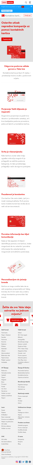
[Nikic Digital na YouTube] (30, 462)
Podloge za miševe (23, 412)
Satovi (19, 403)
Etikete (3, 346)
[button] (6, 450)
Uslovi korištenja (6, 454)
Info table (4, 423)
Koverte (3, 341)
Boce (2, 382)
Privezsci (3, 384)
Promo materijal (22, 427)
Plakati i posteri (5, 360)
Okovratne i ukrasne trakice (23, 417)
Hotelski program (23, 425)
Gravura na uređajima (7, 419)
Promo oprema (22, 355)
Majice (20, 414)
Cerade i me (22, 353)
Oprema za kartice (23, 377)
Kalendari (4, 348)
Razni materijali (5, 417)
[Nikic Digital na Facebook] (20, 462)
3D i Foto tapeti (22, 335)
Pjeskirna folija (22, 346)
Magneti (3, 379)
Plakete (3, 412)
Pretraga (26, 2)
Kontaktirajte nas (16, 320)
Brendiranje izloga (23, 341)
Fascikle (3, 337)
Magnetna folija (22, 351)
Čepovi (3, 377)
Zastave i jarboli (22, 344)
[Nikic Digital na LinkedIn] (27, 462)
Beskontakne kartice (23, 372)
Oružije (20, 400)
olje (19, 410)
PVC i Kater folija (23, 348)
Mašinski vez (21, 389)
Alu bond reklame (6, 441)
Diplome (3, 344)
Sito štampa (21, 386)
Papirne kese (5, 357)
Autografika (21, 339)
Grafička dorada (22, 430)
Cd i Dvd (3, 388)
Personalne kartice (23, 370)
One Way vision (22, 360)
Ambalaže (4, 362)
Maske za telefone (6, 395)
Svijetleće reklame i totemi (23, 363)
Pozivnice (4, 339)
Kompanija (21, 439)
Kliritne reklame (6, 426)
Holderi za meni (5, 393)
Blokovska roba (5, 355)
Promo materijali (23, 396)
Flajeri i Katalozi (6, 335)
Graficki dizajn (22, 432)
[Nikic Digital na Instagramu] (17, 462)
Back (3, 2)
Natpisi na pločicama (7, 421)
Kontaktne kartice (13, 15)
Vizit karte (4, 332)
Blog (19, 444)
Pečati (3, 410)
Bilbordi (20, 337)
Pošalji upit (28, 15)
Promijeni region (6, 11)
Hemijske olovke (6, 372)
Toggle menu (30, 2)
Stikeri (20, 332)
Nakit (19, 398)
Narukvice (4, 391)
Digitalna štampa (23, 384)
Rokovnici (4, 370)
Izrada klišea (4, 444)
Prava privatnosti (6, 452)
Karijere (20, 441)
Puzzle (3, 386)
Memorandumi (5, 353)
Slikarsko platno (22, 357)
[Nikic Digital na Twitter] (23, 462)
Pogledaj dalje (7, 39)
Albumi (3, 351)
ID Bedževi (4, 414)
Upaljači (3, 375)
